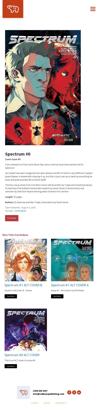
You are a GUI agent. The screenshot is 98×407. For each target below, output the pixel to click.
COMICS (35, 403)
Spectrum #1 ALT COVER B (23, 285)
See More (11, 296)
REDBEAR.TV (61, 403)
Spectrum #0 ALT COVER (22, 355)
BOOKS (47, 403)
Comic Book (20, 210)
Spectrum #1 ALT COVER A (70, 285)
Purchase (11, 218)
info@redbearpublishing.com (48, 394)
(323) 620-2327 (40, 390)
